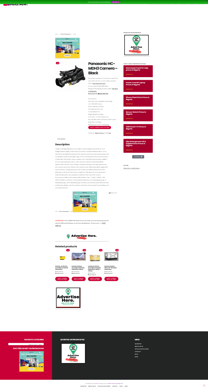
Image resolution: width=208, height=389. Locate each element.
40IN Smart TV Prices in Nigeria (136, 128)
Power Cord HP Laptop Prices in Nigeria (135, 83)
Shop (136, 357)
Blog (136, 354)
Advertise (138, 344)
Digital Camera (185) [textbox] (35, 345)
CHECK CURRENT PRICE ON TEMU (100, 127)
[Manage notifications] (204, 385)
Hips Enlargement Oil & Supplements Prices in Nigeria (136, 143)
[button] (138, 156)
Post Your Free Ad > (99, 83)
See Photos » (129, 74)
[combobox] (26, 344)
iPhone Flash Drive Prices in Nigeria (138, 98)
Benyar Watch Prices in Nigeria (136, 113)
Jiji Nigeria (119, 383)
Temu (109, 133)
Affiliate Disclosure (142, 349)
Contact (138, 351)
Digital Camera (99, 133)
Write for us (139, 346)
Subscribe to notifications (132, 168)
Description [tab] (61, 139)
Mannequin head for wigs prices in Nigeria (137, 69)
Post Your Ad (115, 2)
